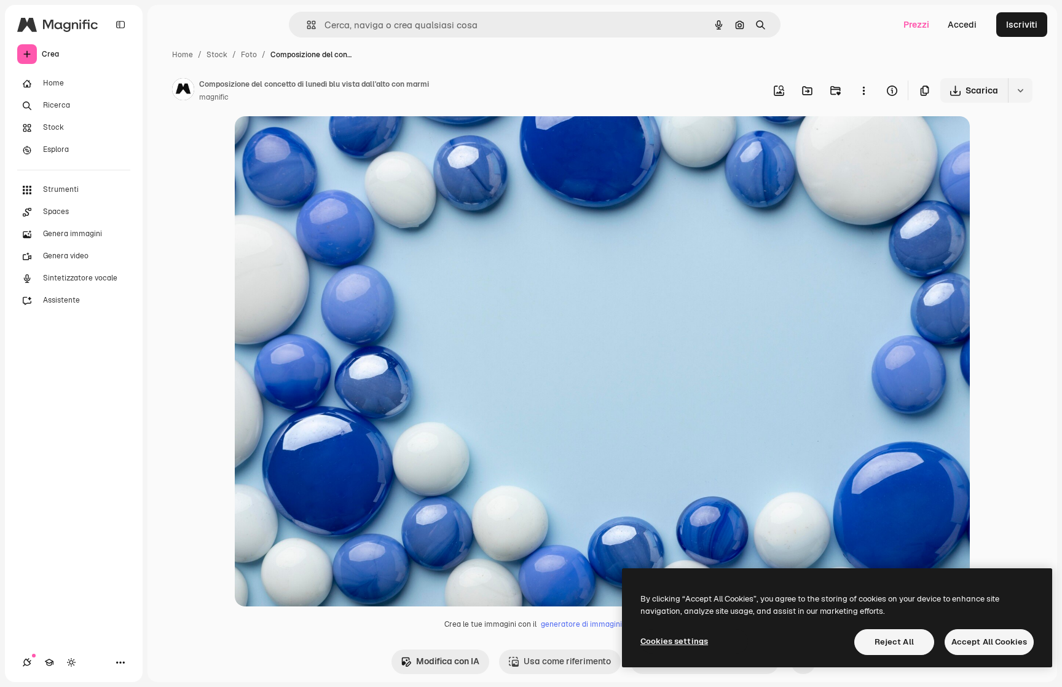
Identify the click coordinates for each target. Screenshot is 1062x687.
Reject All (894, 642)
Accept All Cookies (989, 642)
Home (182, 55)
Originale (316, 140)
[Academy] (49, 662)
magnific (214, 97)
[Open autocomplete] (306, 25)
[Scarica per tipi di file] (1020, 90)
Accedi (962, 24)
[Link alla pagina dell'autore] (183, 91)
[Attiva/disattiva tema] (71, 662)
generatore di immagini (581, 624)
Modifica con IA (447, 661)
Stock (216, 55)
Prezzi (916, 24)
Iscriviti (1021, 24)
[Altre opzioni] (863, 90)
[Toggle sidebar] (120, 24)
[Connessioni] (27, 662)
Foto (249, 55)
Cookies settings (674, 641)
